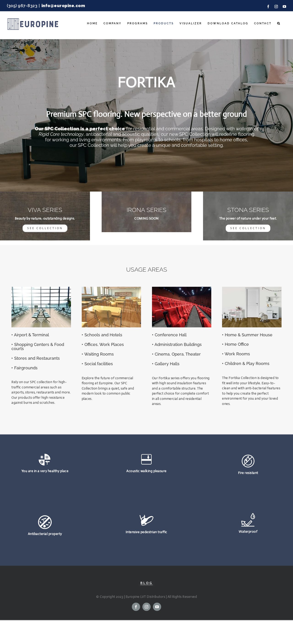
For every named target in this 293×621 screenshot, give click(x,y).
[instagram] (146, 607)
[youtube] (157, 607)
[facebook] (136, 607)
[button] (278, 23)
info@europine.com (63, 5)
